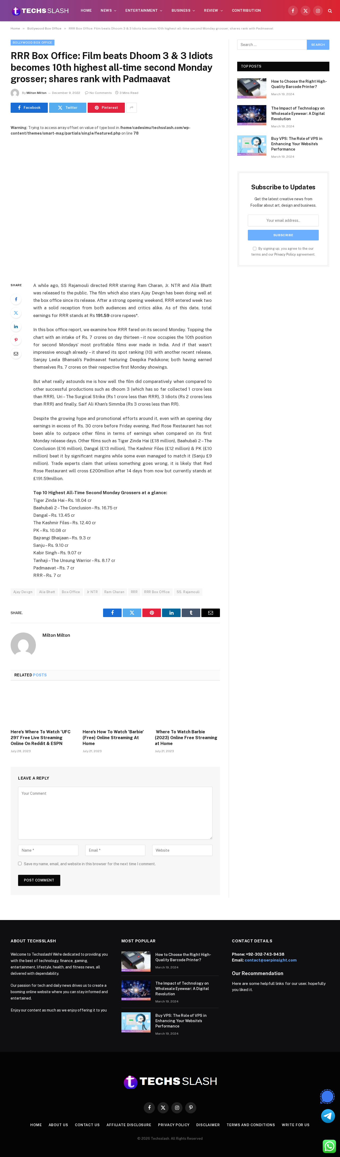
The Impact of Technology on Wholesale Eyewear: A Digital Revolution (298, 113)
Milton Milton (36, 93)
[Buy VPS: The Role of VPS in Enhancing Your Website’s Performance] (251, 145)
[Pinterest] (16, 340)
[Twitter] (16, 312)
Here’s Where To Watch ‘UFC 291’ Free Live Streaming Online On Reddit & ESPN (40, 737)
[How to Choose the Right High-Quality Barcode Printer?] (251, 88)
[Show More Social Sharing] (131, 108)
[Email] (16, 353)
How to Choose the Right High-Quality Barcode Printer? (299, 84)
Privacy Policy (285, 254)
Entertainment (141, 11)
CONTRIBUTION (246, 11)
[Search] (329, 11)
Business (181, 11)
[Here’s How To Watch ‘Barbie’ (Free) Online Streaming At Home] (115, 706)
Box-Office (71, 592)
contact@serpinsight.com (271, 960)
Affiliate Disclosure (129, 1125)
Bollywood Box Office (32, 42)
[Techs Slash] (40, 10)
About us (58, 1125)
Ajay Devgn (22, 592)
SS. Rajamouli (188, 592)
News (106, 11)
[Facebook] (16, 299)
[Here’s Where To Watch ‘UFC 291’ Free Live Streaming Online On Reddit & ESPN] (43, 706)
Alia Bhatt (47, 592)
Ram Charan (114, 592)
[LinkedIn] (16, 326)
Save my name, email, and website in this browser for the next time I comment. (90, 864)
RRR (134, 592)
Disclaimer (208, 1125)
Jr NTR (92, 592)
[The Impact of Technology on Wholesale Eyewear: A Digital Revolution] (251, 115)
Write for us (296, 1125)
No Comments (101, 93)
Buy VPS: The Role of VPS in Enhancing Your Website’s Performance (296, 143)
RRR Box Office (157, 592)
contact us (87, 1125)
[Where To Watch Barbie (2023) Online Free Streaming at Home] (187, 706)
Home (86, 11)
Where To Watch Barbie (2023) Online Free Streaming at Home (186, 737)
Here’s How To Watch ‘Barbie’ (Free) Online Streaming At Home (113, 737)
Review (211, 11)
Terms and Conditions (251, 1125)
